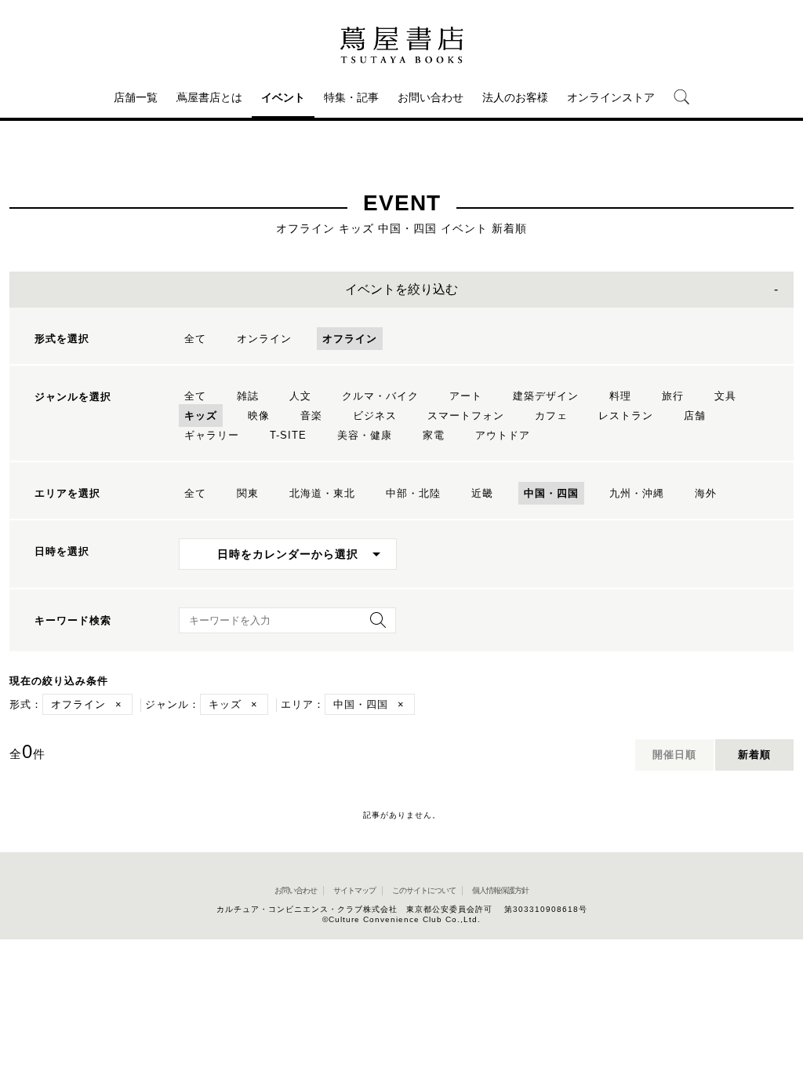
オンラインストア (611, 97)
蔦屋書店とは (209, 97)
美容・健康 (364, 435)
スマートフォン (465, 415)
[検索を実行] (374, 625)
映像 (259, 415)
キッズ (200, 415)
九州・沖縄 (636, 493)
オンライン (264, 339)
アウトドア (502, 435)
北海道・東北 (322, 493)
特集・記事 (351, 97)
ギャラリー (211, 435)
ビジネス (375, 415)
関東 (248, 493)
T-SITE (288, 435)
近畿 (482, 493)
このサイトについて (424, 890)
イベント (283, 97)
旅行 (673, 396)
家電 (434, 435)
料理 (620, 396)
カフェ (551, 415)
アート (465, 396)
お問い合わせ (430, 97)
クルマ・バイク (380, 396)
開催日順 (674, 754)
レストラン (625, 415)
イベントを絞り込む (401, 289)
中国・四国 (551, 493)
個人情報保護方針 (500, 890)
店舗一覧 (136, 97)
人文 (300, 396)
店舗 (695, 415)
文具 (725, 396)
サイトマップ (354, 890)
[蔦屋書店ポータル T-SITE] (401, 44)
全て (195, 339)
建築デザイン (546, 396)
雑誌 (248, 396)
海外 (706, 493)
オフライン (349, 339)
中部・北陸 (413, 493)
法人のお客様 (515, 97)
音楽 (311, 415)
